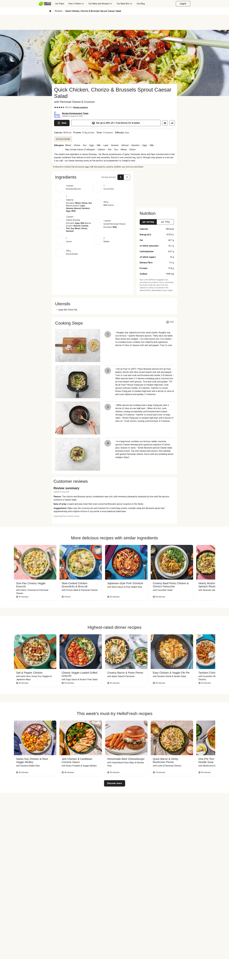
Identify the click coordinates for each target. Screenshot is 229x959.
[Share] (172, 123)
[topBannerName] (114, 22)
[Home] (50, 11)
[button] (92, 177)
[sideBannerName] (157, 187)
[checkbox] (55, 107)
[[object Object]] (165, 123)
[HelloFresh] (45, 4)
